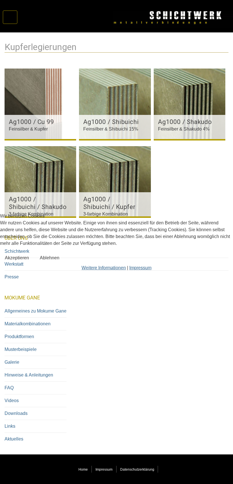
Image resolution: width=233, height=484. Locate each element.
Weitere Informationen (104, 267)
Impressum (140, 267)
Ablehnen (49, 257)
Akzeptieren (17, 257)
